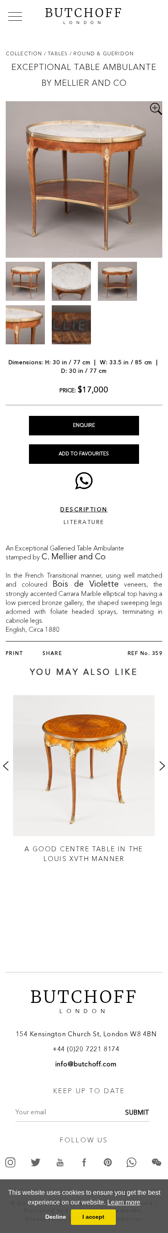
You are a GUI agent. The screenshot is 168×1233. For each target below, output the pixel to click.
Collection (25, 53)
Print (14, 653)
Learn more (123, 1202)
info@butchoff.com (86, 1064)
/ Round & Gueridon (102, 53)
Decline (55, 1216)
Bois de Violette (86, 585)
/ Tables (57, 53)
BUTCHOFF (84, 15)
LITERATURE (84, 522)
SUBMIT (137, 1113)
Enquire (84, 425)
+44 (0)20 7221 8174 (86, 1049)
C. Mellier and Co (74, 557)
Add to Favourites (84, 454)
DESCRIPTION (84, 510)
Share (52, 653)
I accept (93, 1216)
